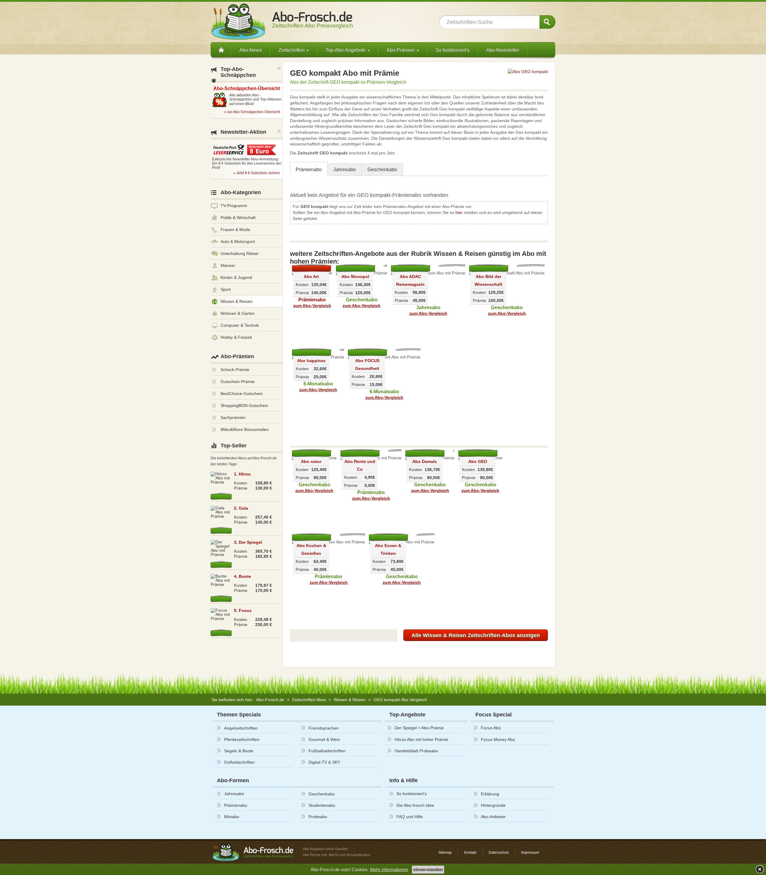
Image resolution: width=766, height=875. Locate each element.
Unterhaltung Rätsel (239, 253)
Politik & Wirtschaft (238, 217)
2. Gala (241, 508)
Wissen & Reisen (237, 301)
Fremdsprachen (323, 728)
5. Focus (243, 610)
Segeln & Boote (238, 750)
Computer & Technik (240, 325)
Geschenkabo (382, 169)
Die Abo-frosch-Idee (415, 805)
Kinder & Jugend (236, 277)
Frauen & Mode (235, 229)
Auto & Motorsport (238, 241)
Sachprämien (233, 417)
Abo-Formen (233, 780)
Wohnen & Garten (238, 313)
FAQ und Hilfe (409, 816)
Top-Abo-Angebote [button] (346, 50)
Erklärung (490, 794)
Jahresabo (344, 169)
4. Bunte (242, 576)
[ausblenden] (759, 869)
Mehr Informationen (389, 869)
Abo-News (250, 50)
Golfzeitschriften (239, 762)
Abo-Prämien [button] (401, 50)
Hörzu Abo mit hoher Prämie (421, 739)
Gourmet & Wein (324, 739)
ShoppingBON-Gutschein (244, 405)
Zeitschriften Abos (309, 699)
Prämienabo (309, 169)
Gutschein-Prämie (238, 381)
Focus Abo (491, 727)
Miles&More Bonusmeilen (245, 429)
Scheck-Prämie (235, 369)
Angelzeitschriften (241, 728)
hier (459, 212)
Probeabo (317, 816)
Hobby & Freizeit (236, 337)
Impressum (530, 852)
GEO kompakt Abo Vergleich (400, 699)
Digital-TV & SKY (324, 762)
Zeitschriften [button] (292, 50)
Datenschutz (499, 852)
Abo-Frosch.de (270, 699)
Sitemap (445, 852)
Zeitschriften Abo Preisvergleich (312, 22)
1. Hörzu (242, 474)
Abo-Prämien (237, 356)
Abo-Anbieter (493, 816)
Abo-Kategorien (241, 192)
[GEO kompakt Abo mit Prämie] (528, 71)
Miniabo (231, 816)
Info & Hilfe (403, 780)
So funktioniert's (452, 50)
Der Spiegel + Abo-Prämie (419, 727)
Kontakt (470, 852)
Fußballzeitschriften (327, 750)
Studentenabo (321, 805)
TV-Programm (234, 205)
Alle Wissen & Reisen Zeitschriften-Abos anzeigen (475, 635)
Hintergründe (493, 805)
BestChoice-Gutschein (242, 393)
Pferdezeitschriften (241, 739)
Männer (228, 265)
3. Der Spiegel (248, 542)
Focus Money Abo (498, 739)
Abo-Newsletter (502, 50)
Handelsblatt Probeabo (416, 750)
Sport (226, 289)
